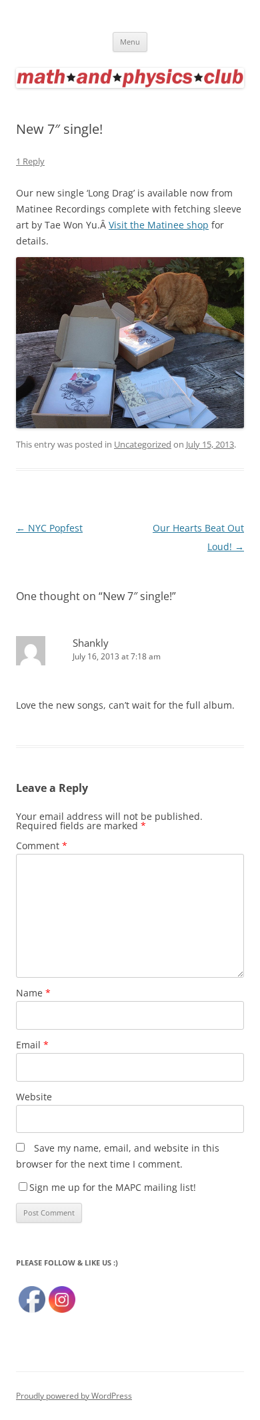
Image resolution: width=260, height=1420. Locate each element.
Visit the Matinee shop (159, 224)
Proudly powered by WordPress (74, 1395)
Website (34, 1096)
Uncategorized (142, 444)
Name (33, 992)
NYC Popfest (49, 528)
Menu (130, 42)
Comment (41, 845)
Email (32, 1044)
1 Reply (30, 161)
